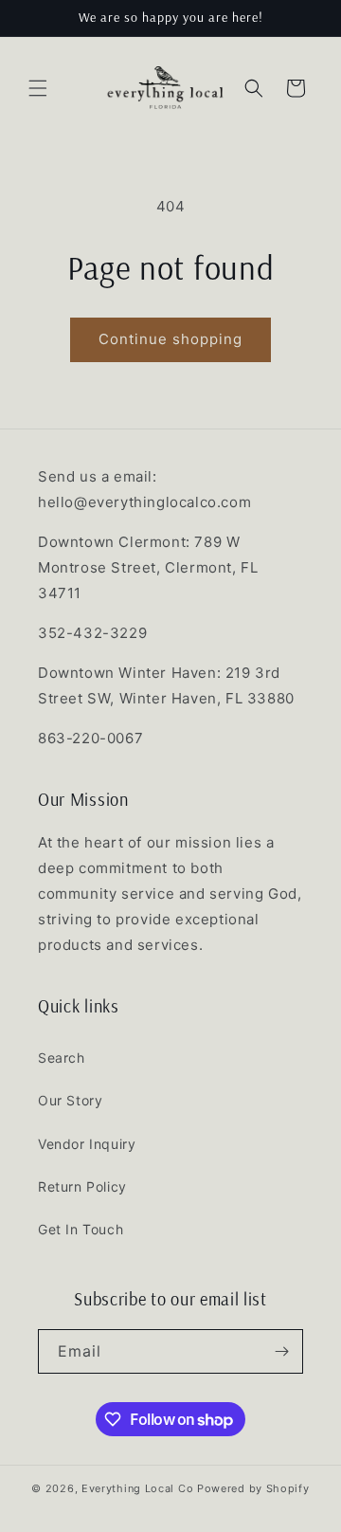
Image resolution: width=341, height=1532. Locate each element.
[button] (38, 88)
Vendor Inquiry (86, 1144)
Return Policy (82, 1186)
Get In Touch (80, 1229)
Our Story (70, 1100)
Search (61, 1057)
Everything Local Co (137, 1488)
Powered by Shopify (253, 1488)
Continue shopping (170, 339)
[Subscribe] (281, 1351)
